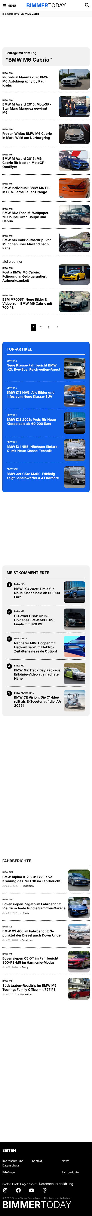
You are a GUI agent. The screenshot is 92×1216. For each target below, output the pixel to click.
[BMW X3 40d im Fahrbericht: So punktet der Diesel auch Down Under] (79, 934)
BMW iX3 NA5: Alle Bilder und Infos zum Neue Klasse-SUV (31, 394)
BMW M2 (19, 665)
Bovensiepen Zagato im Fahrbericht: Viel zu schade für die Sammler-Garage (33, 906)
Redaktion (28, 885)
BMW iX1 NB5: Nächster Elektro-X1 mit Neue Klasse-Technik (33, 449)
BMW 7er (7, 872)
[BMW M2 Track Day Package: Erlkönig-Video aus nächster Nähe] (74, 673)
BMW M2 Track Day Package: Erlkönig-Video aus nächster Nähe (37, 674)
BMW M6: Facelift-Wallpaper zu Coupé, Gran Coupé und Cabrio (25, 217)
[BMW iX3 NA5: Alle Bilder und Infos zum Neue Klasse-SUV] (74, 396)
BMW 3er (12, 469)
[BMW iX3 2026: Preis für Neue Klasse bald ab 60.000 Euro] (74, 423)
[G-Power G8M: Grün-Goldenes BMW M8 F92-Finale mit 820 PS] (74, 619)
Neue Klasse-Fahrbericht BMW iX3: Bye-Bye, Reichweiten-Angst (33, 367)
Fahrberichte (70, 1172)
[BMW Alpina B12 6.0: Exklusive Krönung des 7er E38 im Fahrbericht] (79, 880)
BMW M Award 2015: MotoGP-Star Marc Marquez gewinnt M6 (26, 108)
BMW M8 (19, 611)
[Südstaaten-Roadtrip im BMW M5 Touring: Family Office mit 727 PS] (79, 989)
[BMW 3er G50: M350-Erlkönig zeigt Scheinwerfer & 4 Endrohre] (74, 477)
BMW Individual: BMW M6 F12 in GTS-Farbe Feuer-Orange (26, 190)
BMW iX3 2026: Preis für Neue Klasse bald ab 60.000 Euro (31, 422)
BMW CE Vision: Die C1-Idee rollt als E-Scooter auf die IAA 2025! (37, 701)
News (65, 1161)
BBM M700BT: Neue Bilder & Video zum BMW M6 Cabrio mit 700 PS (27, 303)
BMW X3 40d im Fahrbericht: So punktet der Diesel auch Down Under (32, 933)
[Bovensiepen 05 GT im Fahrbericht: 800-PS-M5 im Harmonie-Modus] (79, 961)
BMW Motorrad (24, 692)
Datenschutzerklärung (56, 1184)
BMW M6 (7, 73)
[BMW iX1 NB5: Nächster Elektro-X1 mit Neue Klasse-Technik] (74, 450)
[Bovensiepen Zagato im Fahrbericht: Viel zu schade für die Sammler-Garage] (79, 907)
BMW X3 (7, 926)
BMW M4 (7, 899)
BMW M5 (7, 953)
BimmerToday (10, 13)
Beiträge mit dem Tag (21, 53)
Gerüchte (20, 638)
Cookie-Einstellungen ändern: (20, 1184)
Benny (25, 913)
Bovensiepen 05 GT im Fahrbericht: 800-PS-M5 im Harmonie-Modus (30, 960)
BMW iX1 (12, 442)
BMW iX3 (12, 360)
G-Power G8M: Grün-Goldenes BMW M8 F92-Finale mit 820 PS (33, 620)
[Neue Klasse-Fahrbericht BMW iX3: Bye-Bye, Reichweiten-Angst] (74, 368)
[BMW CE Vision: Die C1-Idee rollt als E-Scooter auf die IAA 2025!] (74, 700)
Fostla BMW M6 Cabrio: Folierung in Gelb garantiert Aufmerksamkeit (24, 276)
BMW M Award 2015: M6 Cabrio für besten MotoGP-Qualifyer (24, 163)
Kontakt (37, 1161)
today (46, 5)
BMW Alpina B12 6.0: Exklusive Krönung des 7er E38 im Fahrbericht (31, 879)
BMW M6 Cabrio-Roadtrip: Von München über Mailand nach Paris (27, 244)
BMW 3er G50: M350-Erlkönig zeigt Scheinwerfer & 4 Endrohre (33, 476)
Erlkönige (8, 1172)
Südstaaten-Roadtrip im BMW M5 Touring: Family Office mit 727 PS (29, 987)
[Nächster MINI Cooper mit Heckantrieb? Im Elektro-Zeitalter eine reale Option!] (74, 646)
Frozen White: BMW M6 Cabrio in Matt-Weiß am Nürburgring (27, 136)
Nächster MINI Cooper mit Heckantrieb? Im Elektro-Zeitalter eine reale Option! (35, 647)
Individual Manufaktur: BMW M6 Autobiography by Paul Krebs (25, 81)
